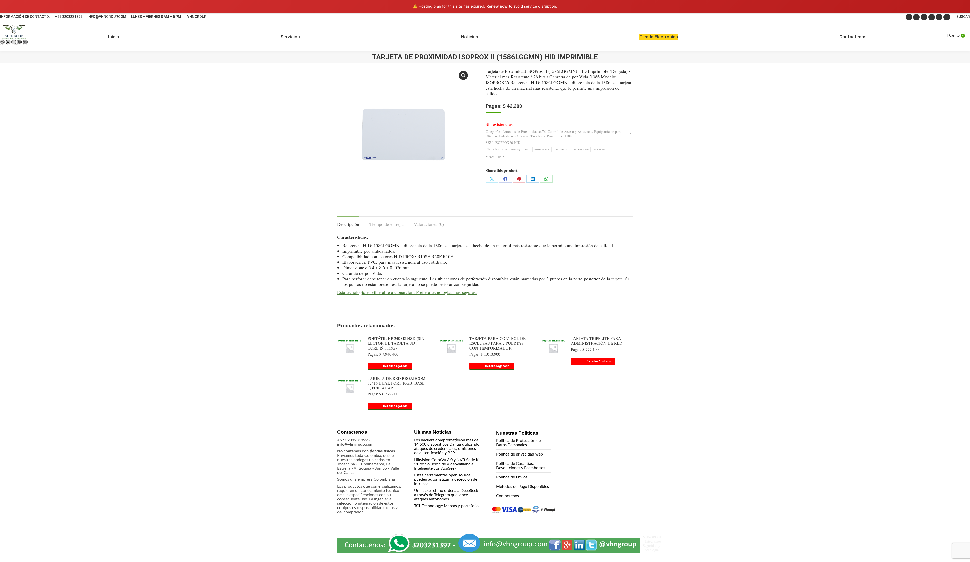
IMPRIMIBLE (542, 149)
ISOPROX (561, 149)
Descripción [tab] (348, 224)
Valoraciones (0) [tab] (429, 224)
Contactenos (507, 496)
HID (527, 149)
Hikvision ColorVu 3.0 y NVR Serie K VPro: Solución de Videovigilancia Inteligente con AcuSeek (446, 464)
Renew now (497, 6)
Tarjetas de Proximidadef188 (551, 135)
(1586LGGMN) (511, 149)
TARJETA (599, 149)
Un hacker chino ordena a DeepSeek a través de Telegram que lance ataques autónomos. (446, 495)
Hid (499, 156)
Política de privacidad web (519, 454)
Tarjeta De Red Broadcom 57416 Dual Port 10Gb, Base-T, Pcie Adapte (397, 383)
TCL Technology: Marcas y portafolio (446, 506)
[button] (463, 75)
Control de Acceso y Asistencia (570, 131)
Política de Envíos (511, 477)
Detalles (389, 366)
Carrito (956, 35)
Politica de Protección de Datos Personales (518, 443)
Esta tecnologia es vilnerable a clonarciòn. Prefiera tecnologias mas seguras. (407, 292)
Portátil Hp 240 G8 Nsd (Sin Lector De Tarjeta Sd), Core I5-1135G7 (396, 343)
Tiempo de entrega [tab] (386, 224)
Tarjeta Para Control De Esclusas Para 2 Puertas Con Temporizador (497, 343)
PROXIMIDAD (580, 149)
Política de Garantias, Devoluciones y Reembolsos (520, 466)
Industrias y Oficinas (513, 135)
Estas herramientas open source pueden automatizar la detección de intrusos (445, 479)
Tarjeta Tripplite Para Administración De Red (596, 340)
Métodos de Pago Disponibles (522, 487)
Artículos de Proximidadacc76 (524, 131)
